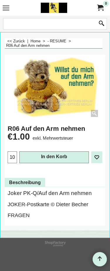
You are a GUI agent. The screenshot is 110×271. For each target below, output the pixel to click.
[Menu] (6, 8)
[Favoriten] (96, 157)
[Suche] (101, 24)
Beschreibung (25, 182)
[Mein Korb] (100, 7)
